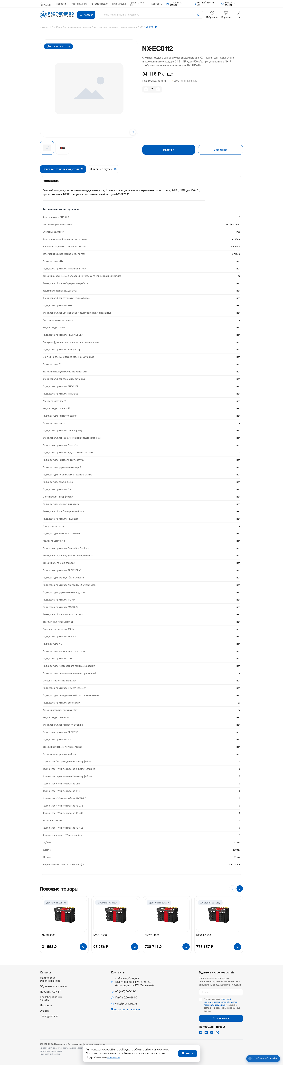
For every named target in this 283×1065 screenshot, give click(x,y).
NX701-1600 (152, 935)
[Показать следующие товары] (239, 888)
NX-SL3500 (100, 935)
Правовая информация (51, 1054)
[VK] (206, 1032)
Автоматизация (99, 4)
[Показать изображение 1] (47, 148)
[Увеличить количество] (158, 89)
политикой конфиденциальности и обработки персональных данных (220, 1002)
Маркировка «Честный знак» (50, 979)
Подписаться (221, 1018)
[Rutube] (200, 1032)
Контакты (156, 4)
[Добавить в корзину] (83, 946)
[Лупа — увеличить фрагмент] (133, 132)
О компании (45, 3)
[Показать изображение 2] (62, 148)
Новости (61, 4)
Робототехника (78, 4)
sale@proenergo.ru (126, 1003)
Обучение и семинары (53, 986)
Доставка (46, 1005)
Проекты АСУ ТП (137, 3)
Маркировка (119, 4)
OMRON (56, 27)
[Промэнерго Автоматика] (57, 14)
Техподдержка (49, 1016)
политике (113, 1057)
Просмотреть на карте (125, 1009)
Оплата (44, 1010)
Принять (187, 1053)
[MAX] (217, 1032)
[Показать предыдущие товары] (232, 888)
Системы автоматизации (77, 27)
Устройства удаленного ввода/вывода (115, 27)
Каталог (44, 27)
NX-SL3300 (48, 935)
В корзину (168, 149)
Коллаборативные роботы (51, 999)
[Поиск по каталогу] (151, 15)
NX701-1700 (203, 935)
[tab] (63, 169)
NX (141, 27)
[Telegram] (211, 1032)
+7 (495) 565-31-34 (126, 991)
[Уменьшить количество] (146, 89)
